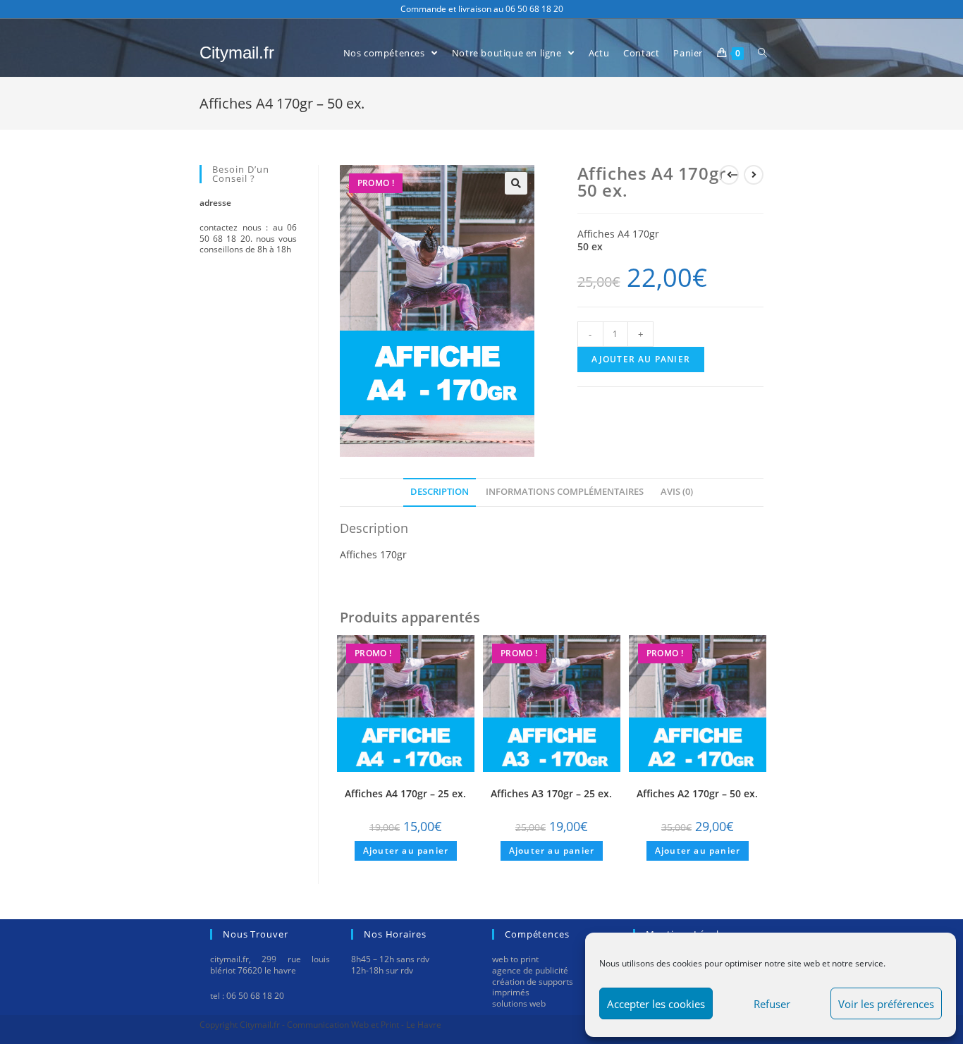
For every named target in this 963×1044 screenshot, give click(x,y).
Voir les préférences (886, 1004)
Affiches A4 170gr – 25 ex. (405, 793)
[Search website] (762, 53)
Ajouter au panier (640, 359)
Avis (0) (677, 492)
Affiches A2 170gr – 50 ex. (697, 793)
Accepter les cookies (656, 1004)
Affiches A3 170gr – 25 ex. (551, 793)
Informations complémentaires (565, 492)
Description (439, 492)
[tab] (439, 492)
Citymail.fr (237, 52)
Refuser (772, 1004)
